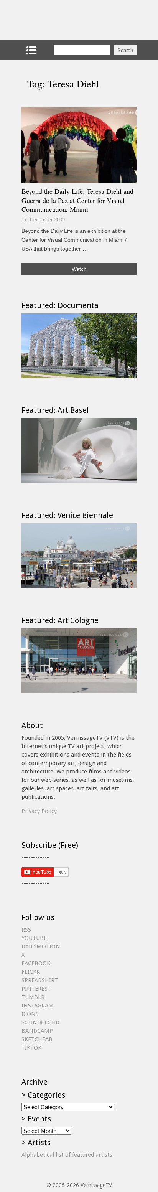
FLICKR (30, 971)
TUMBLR (32, 997)
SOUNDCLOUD (40, 1022)
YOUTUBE (34, 938)
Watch (79, 269)
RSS (26, 929)
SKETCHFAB (37, 1039)
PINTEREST (36, 988)
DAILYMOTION (40, 946)
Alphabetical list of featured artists (66, 1154)
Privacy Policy (39, 811)
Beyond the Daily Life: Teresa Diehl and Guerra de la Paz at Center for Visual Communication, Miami (77, 200)
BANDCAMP (37, 1030)
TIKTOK (31, 1047)
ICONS (30, 1014)
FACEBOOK (35, 963)
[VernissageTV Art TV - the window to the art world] (59, 20)
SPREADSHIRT (39, 980)
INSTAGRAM (37, 1005)
